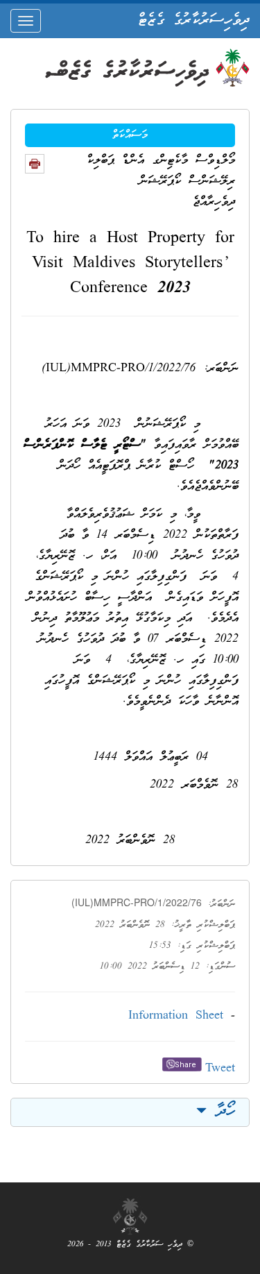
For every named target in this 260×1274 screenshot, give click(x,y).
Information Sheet (175, 1016)
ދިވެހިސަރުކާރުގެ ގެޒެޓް (194, 21)
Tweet (220, 1069)
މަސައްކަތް (130, 135)
